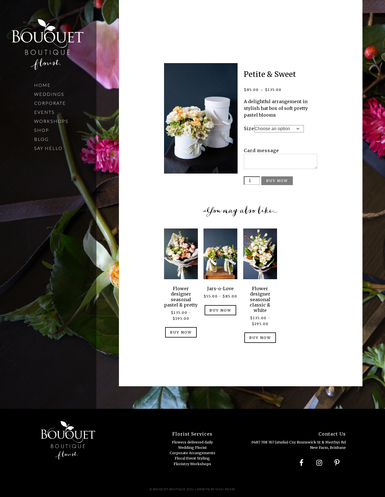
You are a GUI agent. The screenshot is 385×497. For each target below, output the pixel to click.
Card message (261, 150)
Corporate (50, 103)
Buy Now (277, 180)
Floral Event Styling (192, 458)
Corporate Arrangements (192, 453)
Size (249, 128)
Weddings (49, 94)
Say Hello (48, 148)
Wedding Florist (192, 447)
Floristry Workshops (192, 464)
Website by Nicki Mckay (216, 489)
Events (44, 112)
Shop (41, 130)
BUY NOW (181, 332)
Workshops (51, 121)
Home (42, 85)
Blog (41, 139)
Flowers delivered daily (192, 442)
